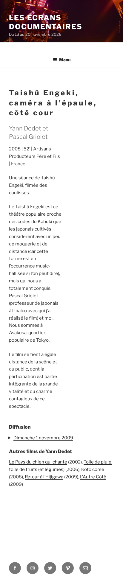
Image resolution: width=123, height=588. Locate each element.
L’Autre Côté (93, 477)
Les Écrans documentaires (45, 22)
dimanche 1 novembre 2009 (43, 438)
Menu (64, 59)
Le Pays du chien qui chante (38, 462)
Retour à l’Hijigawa (44, 477)
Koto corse (92, 469)
